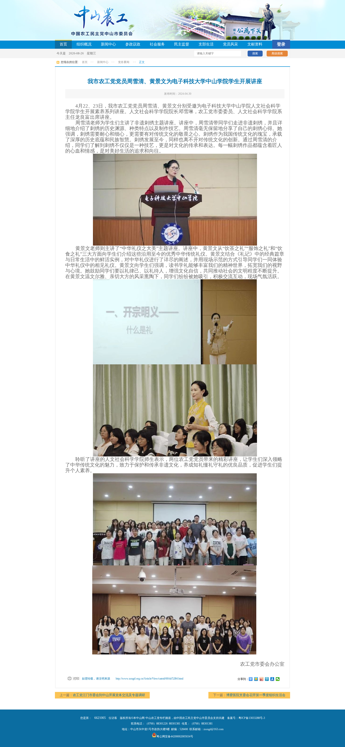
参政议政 (132, 44)
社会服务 (157, 44)
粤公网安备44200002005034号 (175, 736)
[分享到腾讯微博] (267, 679)
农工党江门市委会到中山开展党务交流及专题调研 (109, 695)
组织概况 (84, 44)
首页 (63, 44)
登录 (281, 44)
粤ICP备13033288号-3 (251, 718)
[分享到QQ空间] (256, 679)
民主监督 (181, 44)
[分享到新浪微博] (262, 679)
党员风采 (230, 44)
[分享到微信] (278, 679)
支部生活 (206, 44)
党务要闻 (123, 62)
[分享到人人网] (272, 679)
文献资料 (254, 44)
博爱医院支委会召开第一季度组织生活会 (255, 695)
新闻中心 (108, 44)
